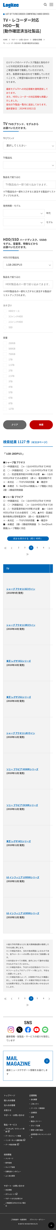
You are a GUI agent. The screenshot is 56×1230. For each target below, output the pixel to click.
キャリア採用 (10, 1167)
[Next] (49, 547)
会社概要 (34, 1099)
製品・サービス (10, 1124)
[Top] (6, 547)
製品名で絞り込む (12, 177)
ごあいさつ (35, 1104)
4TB (10, 386)
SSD (11, 327)
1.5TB (11, 364)
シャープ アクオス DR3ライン (20, 625)
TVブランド (8, 138)
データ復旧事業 (10, 1144)
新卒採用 (8, 1163)
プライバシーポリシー (37, 1219)
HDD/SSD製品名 (11, 257)
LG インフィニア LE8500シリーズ (22, 913)
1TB (10, 359)
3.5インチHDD (16, 316)
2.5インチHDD (16, 321)
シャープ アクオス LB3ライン (20, 733)
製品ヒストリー (36, 1121)
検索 (41, 424)
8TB (10, 403)
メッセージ (9, 1158)
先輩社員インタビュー (13, 1171)
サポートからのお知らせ (14, 1198)
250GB (12, 343)
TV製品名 (7, 157)
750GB (12, 354)
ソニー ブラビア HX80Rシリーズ (22, 769)
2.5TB (11, 375)
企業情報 (33, 1095)
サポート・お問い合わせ (14, 1115)
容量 (5, 337)
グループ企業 (35, 1125)
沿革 (32, 1117)
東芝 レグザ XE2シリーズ (18, 660)
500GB (12, 348)
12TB (11, 408)
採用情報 (7, 1154)
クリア (15, 424)
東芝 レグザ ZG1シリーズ (18, 697)
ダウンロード (10, 1194)
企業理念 (34, 1112)
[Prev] (12, 547)
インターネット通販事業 (14, 1140)
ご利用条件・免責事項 (18, 1219)
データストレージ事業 (13, 1136)
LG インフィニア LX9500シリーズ (22, 877)
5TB (10, 392)
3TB (10, 381)
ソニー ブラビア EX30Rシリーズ (22, 805)
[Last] (28, 554)
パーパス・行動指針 (38, 1108)
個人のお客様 (9, 1100)
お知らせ (7, 1110)
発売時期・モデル (12, 205)
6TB (10, 397)
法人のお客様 (9, 1105)
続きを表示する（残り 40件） (28, 538)
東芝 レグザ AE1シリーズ (18, 841)
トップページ (9, 1095)
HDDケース (14, 310)
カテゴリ (7, 305)
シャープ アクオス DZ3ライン (20, 588)
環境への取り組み (37, 1130)
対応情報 (8, 1190)
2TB (10, 370)
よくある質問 (10, 1176)
